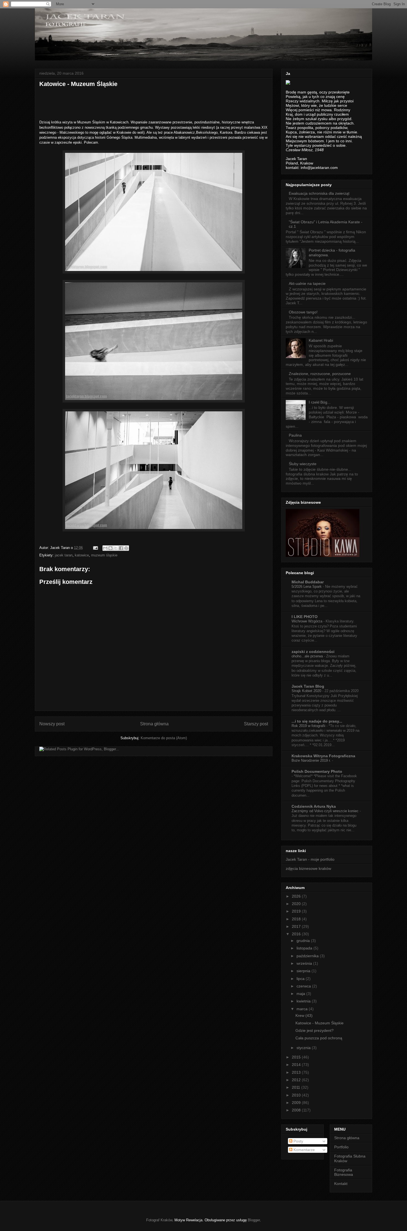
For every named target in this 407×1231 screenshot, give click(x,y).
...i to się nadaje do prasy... (317, 721)
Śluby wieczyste (302, 464)
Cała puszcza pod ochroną (318, 1038)
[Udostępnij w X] (116, 548)
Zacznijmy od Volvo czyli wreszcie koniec (326, 811)
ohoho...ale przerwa (308, 656)
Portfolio (341, 1147)
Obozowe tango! (303, 312)
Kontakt (340, 1183)
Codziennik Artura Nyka (314, 806)
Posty (297, 1141)
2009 (297, 1102)
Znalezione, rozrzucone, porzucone (320, 373)
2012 (297, 1080)
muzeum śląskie (104, 555)
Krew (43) (304, 1015)
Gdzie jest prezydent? (314, 1030)
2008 (297, 1110)
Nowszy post (52, 723)
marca (303, 1009)
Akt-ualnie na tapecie (307, 283)
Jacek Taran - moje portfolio (310, 859)
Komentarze (303, 1150)
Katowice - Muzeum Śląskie (319, 1023)
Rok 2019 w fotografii (309, 726)
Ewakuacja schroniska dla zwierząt (319, 193)
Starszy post (256, 723)
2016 (297, 934)
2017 (297, 926)
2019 (297, 911)
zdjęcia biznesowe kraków (308, 868)
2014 (297, 1064)
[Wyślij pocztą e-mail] (105, 548)
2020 (297, 903)
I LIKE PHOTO (305, 616)
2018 (297, 919)
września (305, 963)
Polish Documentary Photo (317, 771)
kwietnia (304, 1001)
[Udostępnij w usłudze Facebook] (121, 548)
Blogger (254, 1220)
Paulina (295, 435)
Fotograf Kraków (159, 1220)
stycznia (304, 1047)
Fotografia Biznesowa (343, 1172)
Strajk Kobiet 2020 (307, 691)
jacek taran (64, 555)
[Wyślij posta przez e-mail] (95, 548)
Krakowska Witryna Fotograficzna (323, 756)
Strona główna (154, 723)
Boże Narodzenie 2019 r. (312, 760)
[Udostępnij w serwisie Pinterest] (126, 548)
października (308, 956)
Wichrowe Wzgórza (307, 621)
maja (301, 993)
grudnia (304, 940)
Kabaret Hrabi (321, 340)
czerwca (304, 986)
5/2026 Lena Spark (307, 586)
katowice (82, 555)
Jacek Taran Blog (308, 686)
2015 (297, 1057)
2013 (297, 1072)
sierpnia (304, 971)
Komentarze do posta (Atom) (164, 738)
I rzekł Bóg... (320, 402)
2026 (297, 896)
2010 (297, 1095)
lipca (301, 978)
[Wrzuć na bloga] (110, 548)
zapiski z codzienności (313, 651)
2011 (296, 1087)
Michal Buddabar (308, 582)
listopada (305, 948)
